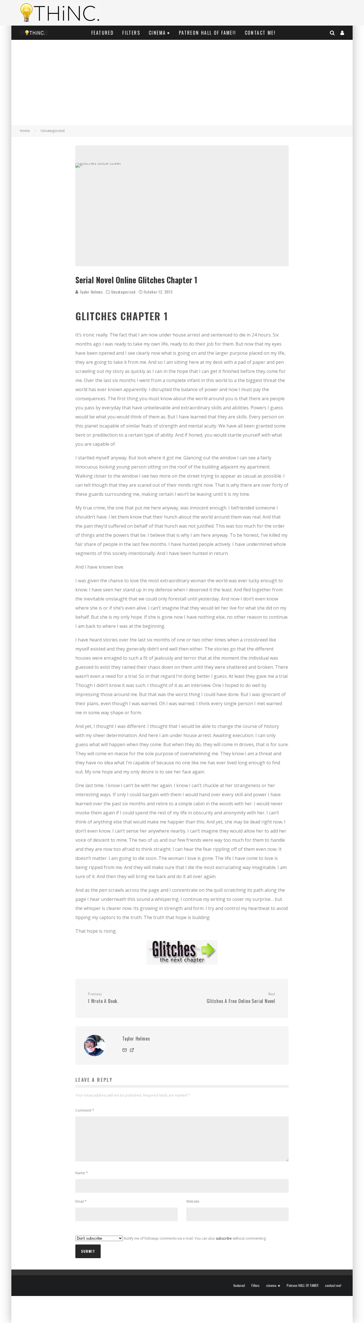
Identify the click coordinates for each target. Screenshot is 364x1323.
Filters (131, 32)
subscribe (224, 1238)
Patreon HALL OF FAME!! (207, 32)
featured (102, 32)
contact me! (260, 32)
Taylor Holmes (90, 292)
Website (192, 1201)
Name (81, 1173)
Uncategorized (123, 291)
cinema (157, 32)
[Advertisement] (182, 82)
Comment (84, 1110)
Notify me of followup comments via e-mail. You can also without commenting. (194, 1238)
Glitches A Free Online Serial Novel (241, 998)
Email (81, 1201)
